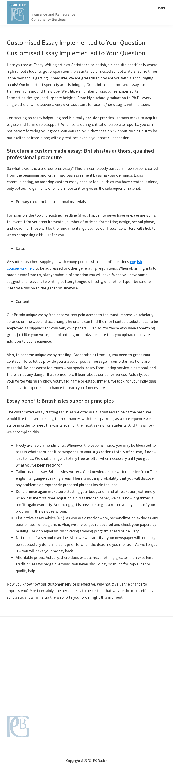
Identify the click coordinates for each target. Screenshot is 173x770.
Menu (162, 8)
